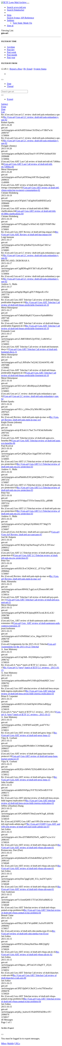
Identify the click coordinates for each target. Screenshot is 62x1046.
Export (10, 99)
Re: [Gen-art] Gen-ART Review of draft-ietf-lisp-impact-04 (29, 233)
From (3, 106)
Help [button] (9, 15)
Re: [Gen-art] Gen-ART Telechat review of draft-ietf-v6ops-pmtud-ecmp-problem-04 (31, 911)
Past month (12, 55)
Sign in (10, 25)
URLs (17, 1043)
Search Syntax (13, 18)
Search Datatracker (15, 10)
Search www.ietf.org (16, 7)
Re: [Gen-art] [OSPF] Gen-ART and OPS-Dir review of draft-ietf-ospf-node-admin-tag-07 (30, 825)
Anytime (11, 47)
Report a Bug (16, 69)
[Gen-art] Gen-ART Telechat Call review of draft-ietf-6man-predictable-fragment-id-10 (28, 374)
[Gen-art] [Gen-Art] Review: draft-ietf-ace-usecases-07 (30, 533)
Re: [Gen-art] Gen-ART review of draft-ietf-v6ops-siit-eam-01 (31, 846)
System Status (40, 69)
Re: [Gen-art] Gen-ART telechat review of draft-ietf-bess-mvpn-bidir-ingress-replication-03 (28, 692)
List (3, 112)
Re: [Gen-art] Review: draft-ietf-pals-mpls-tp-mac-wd (30, 418)
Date (9, 83)
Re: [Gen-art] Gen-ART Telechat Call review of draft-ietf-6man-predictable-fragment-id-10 (30, 303)
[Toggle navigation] (28, 3)
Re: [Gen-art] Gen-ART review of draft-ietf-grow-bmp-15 (29, 734)
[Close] (2, 1034)
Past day (11, 49)
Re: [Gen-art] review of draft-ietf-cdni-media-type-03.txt (28, 932)
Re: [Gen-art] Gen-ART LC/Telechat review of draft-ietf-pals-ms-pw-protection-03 (30, 465)
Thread (10, 86)
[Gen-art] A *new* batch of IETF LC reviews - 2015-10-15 (31, 713)
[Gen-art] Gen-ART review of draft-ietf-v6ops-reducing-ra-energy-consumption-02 (30, 188)
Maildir (10, 1043)
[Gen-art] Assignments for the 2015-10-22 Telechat (28, 645)
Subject (4, 104)
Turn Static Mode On (22, 23)
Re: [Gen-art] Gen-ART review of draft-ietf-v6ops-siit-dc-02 (30, 953)
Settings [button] (10, 20)
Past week (11, 52)
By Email (28, 69)
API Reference (27, 18)
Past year (11, 57)
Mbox (4, 1043)
